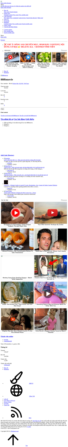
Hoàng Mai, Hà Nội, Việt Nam (21, 83)
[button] (2, 4)
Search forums (13, 12)
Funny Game (7, 25)
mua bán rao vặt (37, 420)
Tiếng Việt (32, 396)
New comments (14, 18)
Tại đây (29, 426)
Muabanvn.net (14, 431)
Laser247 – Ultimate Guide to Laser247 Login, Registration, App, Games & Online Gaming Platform (30, 185)
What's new (7, 13)
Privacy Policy (8, 402)
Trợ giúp (6, 403)
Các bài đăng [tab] (19, 119)
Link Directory (8, 16)
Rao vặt (6, 10)
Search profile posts (27, 24)
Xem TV (6, 19)
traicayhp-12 (10, 170)
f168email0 (7, 365)
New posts (7, 12)
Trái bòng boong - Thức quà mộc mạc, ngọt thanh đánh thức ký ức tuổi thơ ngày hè (26, 175)
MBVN (31, 383)
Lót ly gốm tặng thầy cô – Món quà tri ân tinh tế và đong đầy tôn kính (22, 160)
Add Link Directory (7, 155)
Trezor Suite (10, 195)
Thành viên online (7, 336)
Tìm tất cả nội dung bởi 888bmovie (10, 115)
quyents (6, 339)
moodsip (9, 163)
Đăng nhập (3, 37)
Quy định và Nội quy (9, 400)
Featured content (8, 15)
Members (6, 22)
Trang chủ (6, 405)
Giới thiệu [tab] (29, 119)
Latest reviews (22, 18)
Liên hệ (6, 399)
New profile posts (23, 15)
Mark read (40, 18)
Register (3, 40)
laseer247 (9, 188)
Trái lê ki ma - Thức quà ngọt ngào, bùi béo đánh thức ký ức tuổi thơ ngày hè (24, 167)
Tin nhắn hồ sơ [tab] (7, 119)
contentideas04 (8, 341)
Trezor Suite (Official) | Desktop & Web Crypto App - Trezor (20, 192)
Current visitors (8, 24)
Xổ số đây (6, 21)
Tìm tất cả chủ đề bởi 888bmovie (28, 115)
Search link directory (31, 18)
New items (7, 18)
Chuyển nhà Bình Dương (10, 27)
